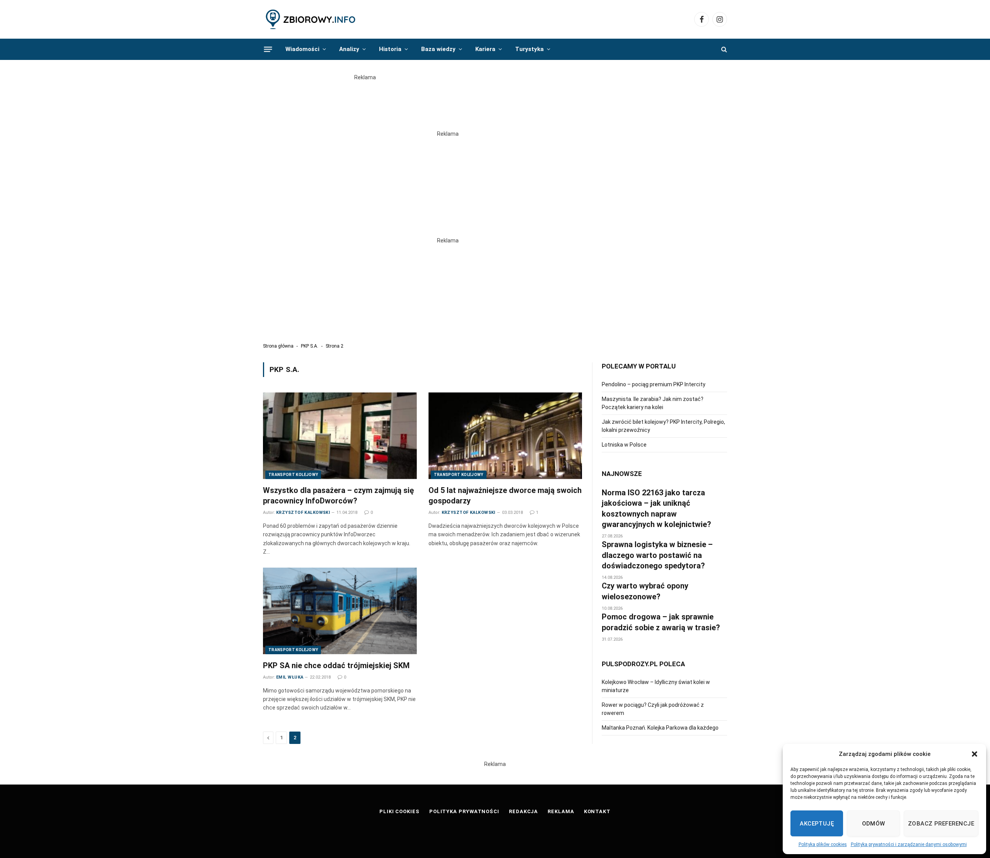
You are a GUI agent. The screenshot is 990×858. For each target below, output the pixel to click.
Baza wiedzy (438, 49)
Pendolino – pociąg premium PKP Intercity (653, 384)
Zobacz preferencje (941, 823)
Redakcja (523, 811)
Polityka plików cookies (823, 844)
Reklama (561, 811)
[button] (974, 754)
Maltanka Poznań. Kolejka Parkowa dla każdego (660, 728)
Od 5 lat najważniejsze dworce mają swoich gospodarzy (505, 495)
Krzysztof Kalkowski (303, 512)
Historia (390, 49)
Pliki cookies (399, 811)
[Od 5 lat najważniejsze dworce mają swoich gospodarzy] (505, 435)
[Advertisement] (495, 99)
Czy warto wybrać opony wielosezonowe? (645, 591)
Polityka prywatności (464, 811)
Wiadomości (302, 49)
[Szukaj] (723, 49)
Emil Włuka (289, 677)
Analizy (349, 49)
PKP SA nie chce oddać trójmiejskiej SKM (336, 665)
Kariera (485, 49)
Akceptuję (817, 823)
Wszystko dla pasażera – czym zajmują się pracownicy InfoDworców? (338, 495)
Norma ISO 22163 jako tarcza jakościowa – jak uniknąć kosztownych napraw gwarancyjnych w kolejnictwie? (656, 508)
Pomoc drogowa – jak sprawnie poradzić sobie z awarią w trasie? (661, 622)
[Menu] (268, 49)
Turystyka (529, 49)
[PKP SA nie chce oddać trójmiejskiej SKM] (340, 611)
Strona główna (278, 346)
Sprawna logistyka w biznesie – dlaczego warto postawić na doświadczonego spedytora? (657, 555)
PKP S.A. (309, 346)
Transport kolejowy (293, 474)
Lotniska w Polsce (624, 445)
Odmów (873, 823)
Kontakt (597, 811)
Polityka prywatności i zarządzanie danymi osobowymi (909, 844)
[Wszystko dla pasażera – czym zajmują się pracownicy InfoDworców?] (340, 435)
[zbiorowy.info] (311, 19)
